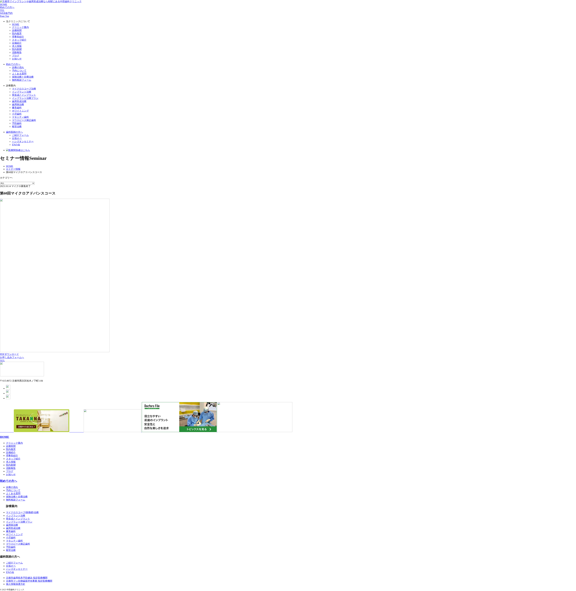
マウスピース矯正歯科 (24, 120)
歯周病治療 (18, 104)
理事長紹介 (18, 36)
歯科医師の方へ (14, 132)
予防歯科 (11, 547)
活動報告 (17, 52)
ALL (2, 360)
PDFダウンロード (9, 354)
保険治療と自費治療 (23, 77)
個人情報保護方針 (15, 584)
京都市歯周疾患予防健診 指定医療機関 (26, 577)
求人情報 (17, 46)
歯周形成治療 (19, 101)
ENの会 (16, 144)
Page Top (4, 16)
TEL (2, 10)
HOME (3, 4)
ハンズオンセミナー (23, 141)
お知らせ (17, 58)
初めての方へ (7, 7)
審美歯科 (17, 107)
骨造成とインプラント (18, 518)
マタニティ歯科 (20, 117)
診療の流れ (18, 67)
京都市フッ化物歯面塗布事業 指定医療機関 (29, 581)
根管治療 (17, 126)
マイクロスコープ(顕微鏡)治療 (22, 512)
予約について (19, 70)
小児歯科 (17, 114)
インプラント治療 (21, 92)
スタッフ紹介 (19, 40)
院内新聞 (17, 49)
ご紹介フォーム (20, 135)
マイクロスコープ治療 (24, 88)
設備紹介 (17, 43)
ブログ (15, 55)
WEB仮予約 (6, 13)
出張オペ (17, 138)
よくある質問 (19, 73)
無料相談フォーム (21, 80)
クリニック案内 (20, 27)
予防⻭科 (17, 123)
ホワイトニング (20, 110)
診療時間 (17, 30)
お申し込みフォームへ (12, 357)
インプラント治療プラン (19, 522)
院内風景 (17, 33)
